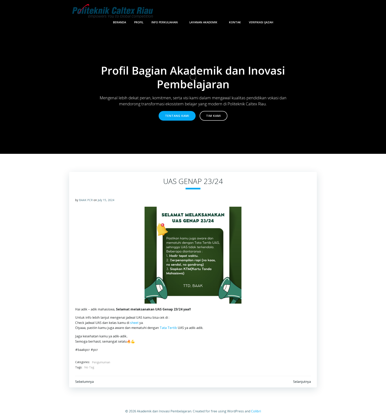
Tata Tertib (168, 328)
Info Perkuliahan (164, 22)
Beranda (119, 22)
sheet (134, 322)
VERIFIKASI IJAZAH (261, 22)
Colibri (256, 411)
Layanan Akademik (203, 22)
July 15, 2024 (106, 200)
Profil (138, 22)
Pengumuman (101, 362)
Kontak (235, 22)
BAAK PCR (86, 200)
